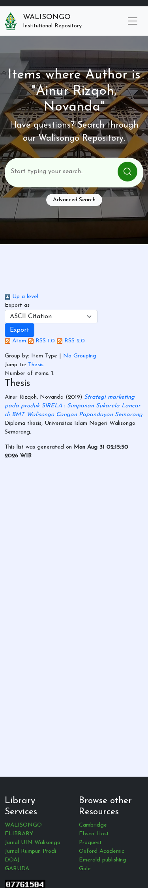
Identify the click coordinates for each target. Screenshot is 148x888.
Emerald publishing (102, 860)
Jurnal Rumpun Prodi (30, 851)
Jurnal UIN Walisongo (32, 843)
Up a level (24, 297)
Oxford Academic (101, 851)
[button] (19, 330)
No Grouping (79, 356)
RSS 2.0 (73, 341)
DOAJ (12, 860)
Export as (17, 305)
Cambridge (93, 825)
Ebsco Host (94, 834)
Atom (18, 341)
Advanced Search (74, 200)
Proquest (90, 843)
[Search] (127, 171)
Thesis (35, 365)
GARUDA (17, 869)
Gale (85, 869)
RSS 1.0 (44, 341)
